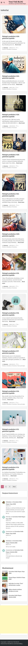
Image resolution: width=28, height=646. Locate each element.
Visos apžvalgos (21, 365)
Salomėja (6, 47)
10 (18, 205)
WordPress (10, 643)
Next (14, 486)
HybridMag (19, 643)
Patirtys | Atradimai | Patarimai (9, 49)
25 (17, 324)
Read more (18, 44)
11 (17, 402)
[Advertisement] (14, 619)
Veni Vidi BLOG (16, 2)
